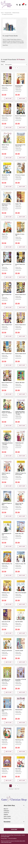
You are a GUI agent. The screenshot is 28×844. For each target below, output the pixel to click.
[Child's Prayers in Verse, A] (7, 466)
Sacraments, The (6, 175)
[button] (22, 4)
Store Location (7, 816)
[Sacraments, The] (7, 167)
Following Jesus (6, 592)
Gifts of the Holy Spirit (20, 592)
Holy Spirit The (5, 768)
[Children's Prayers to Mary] (7, 496)
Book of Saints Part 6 (20, 324)
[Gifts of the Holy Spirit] (20, 585)
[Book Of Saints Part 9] (7, 375)
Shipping (6, 814)
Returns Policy (7, 818)
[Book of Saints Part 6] (20, 317)
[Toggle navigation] (25, 4)
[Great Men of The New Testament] (7, 672)
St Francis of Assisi (20, 175)
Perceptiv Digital (5, 836)
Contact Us (6, 812)
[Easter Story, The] (20, 526)
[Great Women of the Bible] (7, 702)
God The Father (19, 621)
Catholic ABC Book (19, 382)
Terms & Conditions (12, 838)
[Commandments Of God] (7, 526)
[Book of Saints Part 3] (20, 108)
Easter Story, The (19, 533)
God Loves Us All (6, 621)
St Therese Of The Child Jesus (6, 204)
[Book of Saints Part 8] (20, 346)
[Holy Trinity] (20, 761)
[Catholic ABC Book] (20, 375)
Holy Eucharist (18, 709)
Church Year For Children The (19, 504)
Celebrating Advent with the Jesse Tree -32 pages (20, 413)
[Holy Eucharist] (20, 702)
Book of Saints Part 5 (7, 324)
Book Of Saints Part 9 (7, 382)
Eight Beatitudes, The (7, 563)
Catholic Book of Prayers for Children (7, 412)
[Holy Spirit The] (7, 761)
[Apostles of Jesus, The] (20, 227)
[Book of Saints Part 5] (7, 317)
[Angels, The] (20, 196)
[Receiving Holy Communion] (20, 78)
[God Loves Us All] (7, 614)
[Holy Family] (7, 732)
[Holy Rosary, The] (20, 732)
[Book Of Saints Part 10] (7, 257)
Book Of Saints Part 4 (20, 294)
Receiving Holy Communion (18, 86)
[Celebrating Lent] (20, 435)
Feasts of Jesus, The (20, 563)
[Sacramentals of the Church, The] (20, 137)
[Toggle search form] (17, 4)
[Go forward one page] (17, 67)
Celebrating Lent (19, 443)
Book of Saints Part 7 (7, 353)
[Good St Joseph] (20, 643)
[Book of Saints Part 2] (7, 78)
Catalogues (6, 810)
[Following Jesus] (7, 585)
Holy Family (4, 739)
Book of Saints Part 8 (20, 353)
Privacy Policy (4, 838)
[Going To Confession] (7, 643)
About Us (6, 808)
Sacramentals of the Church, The (20, 145)
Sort (2, 64)
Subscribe (14, 829)
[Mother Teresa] (7, 137)
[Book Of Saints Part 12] (7, 287)
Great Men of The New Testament (6, 680)
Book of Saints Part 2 (7, 85)
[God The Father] (20, 614)
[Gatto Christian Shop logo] (6, 4)
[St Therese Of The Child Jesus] (7, 196)
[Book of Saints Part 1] (7, 108)
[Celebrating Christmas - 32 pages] (7, 435)
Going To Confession (7, 650)
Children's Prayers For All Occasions (20, 474)
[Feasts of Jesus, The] (20, 556)
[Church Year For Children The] (20, 496)
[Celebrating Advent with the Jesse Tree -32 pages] (20, 404)
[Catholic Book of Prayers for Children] (7, 404)
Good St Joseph (19, 650)
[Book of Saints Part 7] (7, 346)
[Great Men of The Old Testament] (20, 672)
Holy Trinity (18, 768)
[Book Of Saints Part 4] (20, 287)
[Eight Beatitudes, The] (7, 556)
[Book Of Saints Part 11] (20, 257)
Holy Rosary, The (19, 739)
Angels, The (18, 204)
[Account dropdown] (20, 4)
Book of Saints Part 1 (7, 115)
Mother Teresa (5, 144)
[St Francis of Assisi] (20, 167)
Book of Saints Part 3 (20, 115)
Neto (20, 835)
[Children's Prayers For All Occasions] (20, 466)
